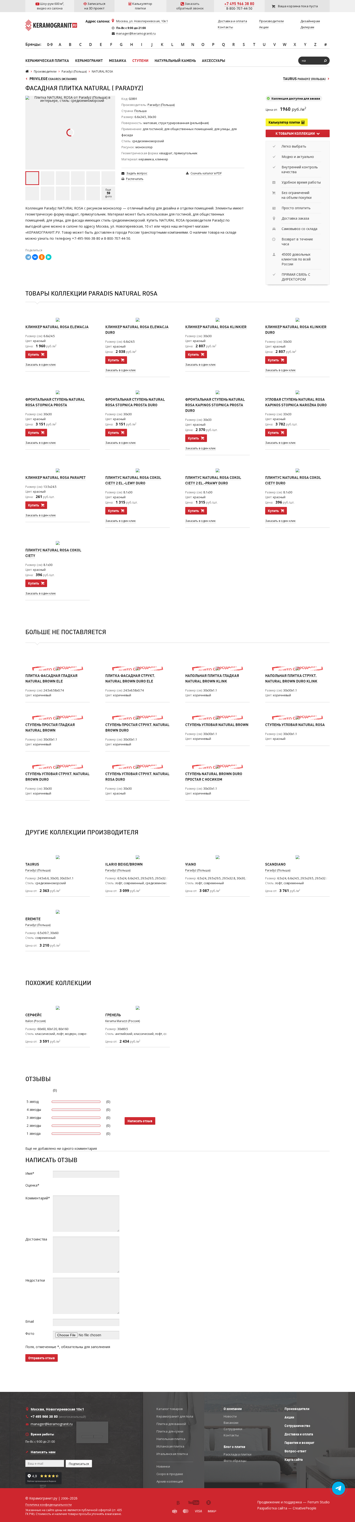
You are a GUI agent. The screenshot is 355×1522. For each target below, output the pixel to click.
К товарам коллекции (296, 133)
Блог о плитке (234, 1447)
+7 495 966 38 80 (239, 3)
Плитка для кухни (169, 1431)
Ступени (140, 60)
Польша (140, 111)
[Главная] (27, 71)
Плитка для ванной (171, 1424)
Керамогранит (89, 60)
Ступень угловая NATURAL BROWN (216, 724)
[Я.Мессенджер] (48, 257)
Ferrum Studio (318, 1502)
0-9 (50, 44)
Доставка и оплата (298, 1434)
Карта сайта (293, 1459)
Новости (230, 1416)
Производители (296, 1409)
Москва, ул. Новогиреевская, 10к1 (142, 21)
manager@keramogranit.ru (136, 33)
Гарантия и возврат (299, 1442)
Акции (289, 1417)
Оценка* (32, 1185)
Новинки (163, 1466)
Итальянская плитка (172, 1454)
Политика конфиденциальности (48, 1505)
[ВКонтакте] (35, 257)
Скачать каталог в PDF (206, 173)
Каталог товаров (169, 1409)
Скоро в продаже (169, 1474)
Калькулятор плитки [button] (285, 122)
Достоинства (36, 1239)
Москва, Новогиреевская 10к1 (57, 1409)
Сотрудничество (297, 1426)
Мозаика (117, 60)
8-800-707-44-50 (239, 8)
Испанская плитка (170, 1446)
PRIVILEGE (53, 78)
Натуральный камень (175, 60)
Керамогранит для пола (174, 1416)
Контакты (231, 1435)
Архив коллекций (169, 1481)
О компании (233, 1409)
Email (29, 1321)
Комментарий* (37, 1198)
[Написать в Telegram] (338, 1488)
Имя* (29, 1173)
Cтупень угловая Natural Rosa (295, 724)
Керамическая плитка (47, 60)
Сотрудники (233, 1429)
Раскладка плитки (237, 1454)
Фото (29, 1333)
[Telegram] (28, 257)
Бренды (32, 44)
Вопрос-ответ (295, 1451)
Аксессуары (213, 60)
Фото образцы (235, 1460)
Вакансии (231, 1422)
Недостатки (35, 1280)
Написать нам (43, 1452)
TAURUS (304, 78)
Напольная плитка (170, 1439)
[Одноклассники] (42, 257)
